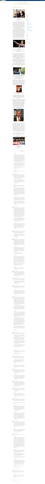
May (27, 32)
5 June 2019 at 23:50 (16, 348)
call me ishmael (22, 2)
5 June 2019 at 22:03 (16, 330)
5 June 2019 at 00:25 (16, 168)
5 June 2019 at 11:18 (16, 245)
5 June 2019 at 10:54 (16, 221)
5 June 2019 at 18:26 (16, 283)
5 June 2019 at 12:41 (16, 265)
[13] (20, 131)
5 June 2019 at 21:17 (16, 309)
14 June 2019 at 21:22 (16, 468)
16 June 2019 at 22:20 (16, 477)
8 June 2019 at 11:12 (16, 403)
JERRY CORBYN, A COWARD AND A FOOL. (29, 29)
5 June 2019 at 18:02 (16, 269)
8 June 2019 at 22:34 (16, 419)
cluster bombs (22, 123)
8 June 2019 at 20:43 (16, 410)
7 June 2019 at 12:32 (16, 367)
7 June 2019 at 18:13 (16, 379)
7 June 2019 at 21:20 (16, 386)
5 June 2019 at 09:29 (16, 205)
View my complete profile (28, 43)
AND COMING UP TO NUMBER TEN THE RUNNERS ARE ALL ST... (30, 27)
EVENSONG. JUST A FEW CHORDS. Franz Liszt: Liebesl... (29, 23)
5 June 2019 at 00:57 (16, 172)
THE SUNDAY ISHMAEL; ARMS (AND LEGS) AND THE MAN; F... (29, 31)
